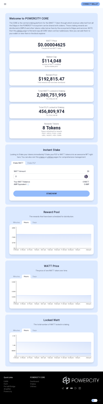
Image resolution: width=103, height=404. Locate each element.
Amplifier (7, 389)
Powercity (8, 391)
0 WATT (86, 182)
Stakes (33, 384)
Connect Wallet (90, 4)
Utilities (33, 386)
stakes (42, 157)
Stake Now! (51, 194)
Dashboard (34, 381)
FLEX (6, 384)
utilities (19, 31)
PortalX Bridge (9, 386)
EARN (6, 381)
